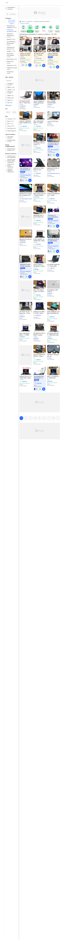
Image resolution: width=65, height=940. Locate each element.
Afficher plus (8, 105)
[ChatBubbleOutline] (22, 65)
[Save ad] (30, 39)
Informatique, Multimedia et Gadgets (11, 22)
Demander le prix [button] (54, 173)
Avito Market (29, 21)
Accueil (23, 21)
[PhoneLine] (29, 65)
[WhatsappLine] (26, 65)
